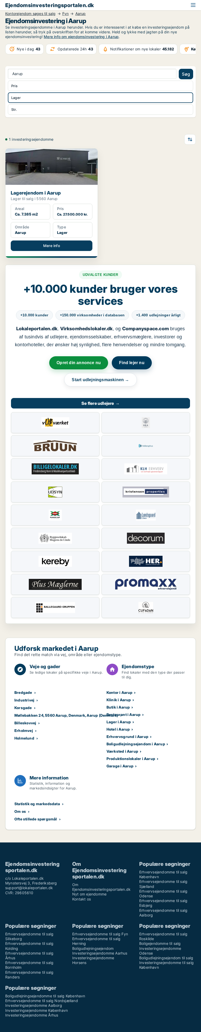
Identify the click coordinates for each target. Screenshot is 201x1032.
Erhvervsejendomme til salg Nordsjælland (41, 1000)
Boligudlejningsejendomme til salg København (45, 996)
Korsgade (23, 707)
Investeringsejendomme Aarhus (99, 953)
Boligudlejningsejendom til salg (166, 958)
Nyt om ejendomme (89, 894)
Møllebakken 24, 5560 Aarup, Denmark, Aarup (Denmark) (66, 715)
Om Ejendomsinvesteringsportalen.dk (101, 887)
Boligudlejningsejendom (93, 948)
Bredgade (23, 692)
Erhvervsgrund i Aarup (127, 736)
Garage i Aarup (120, 766)
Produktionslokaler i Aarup (131, 758)
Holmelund (24, 738)
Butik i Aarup (118, 707)
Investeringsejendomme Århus (31, 1015)
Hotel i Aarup (118, 729)
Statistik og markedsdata (37, 803)
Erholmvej (23, 730)
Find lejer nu (131, 362)
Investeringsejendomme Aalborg (33, 1005)
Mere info (51, 245)
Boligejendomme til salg (160, 943)
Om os (20, 811)
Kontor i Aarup (120, 692)
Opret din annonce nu (79, 362)
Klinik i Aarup (119, 700)
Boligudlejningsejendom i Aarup (136, 744)
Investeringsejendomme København (36, 1010)
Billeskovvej (25, 723)
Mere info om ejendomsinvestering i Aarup (81, 36)
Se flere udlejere (100, 403)
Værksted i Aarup (122, 751)
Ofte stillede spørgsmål (35, 819)
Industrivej (24, 700)
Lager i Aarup (119, 722)
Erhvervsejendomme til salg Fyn (100, 934)
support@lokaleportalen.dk (29, 888)
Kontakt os (81, 899)
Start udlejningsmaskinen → (100, 380)
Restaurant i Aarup (124, 714)
